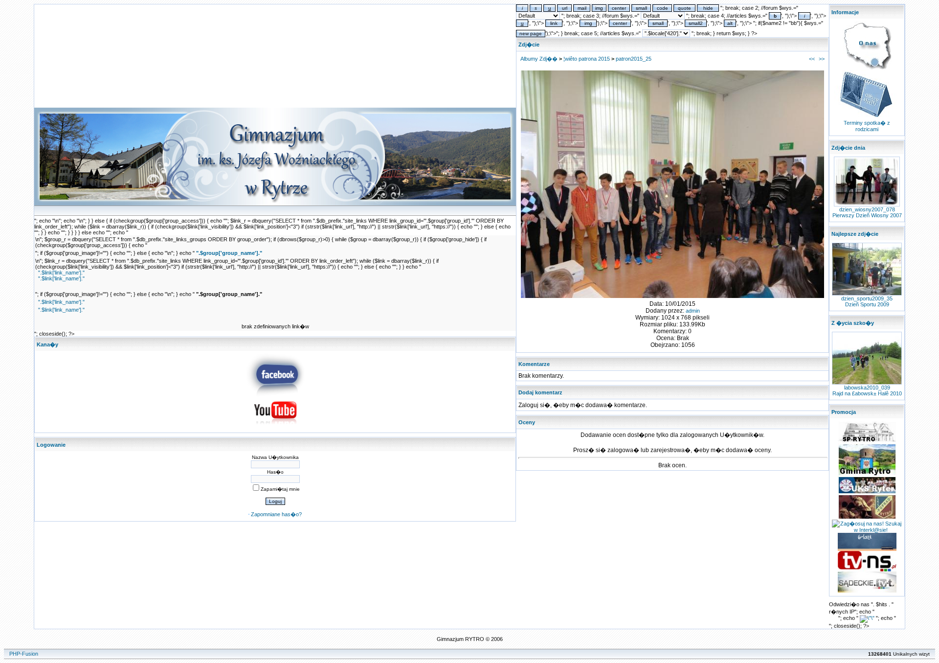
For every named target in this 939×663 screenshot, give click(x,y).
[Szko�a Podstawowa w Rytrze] (867, 441)
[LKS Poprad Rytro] (867, 518)
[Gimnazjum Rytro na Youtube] (275, 427)
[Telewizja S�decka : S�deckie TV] (867, 591)
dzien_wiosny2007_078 (867, 209)
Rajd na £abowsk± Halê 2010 (867, 393)
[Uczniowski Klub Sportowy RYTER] (867, 492)
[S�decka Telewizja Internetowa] (867, 569)
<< (812, 59)
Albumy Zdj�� (539, 59)
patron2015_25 (633, 59)
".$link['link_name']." (61, 272)
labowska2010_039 (867, 387)
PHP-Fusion (23, 654)
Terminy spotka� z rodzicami (867, 126)
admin (693, 311)
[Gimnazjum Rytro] (275, 394)
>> (822, 59)
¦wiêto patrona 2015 (586, 59)
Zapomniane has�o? (276, 514)
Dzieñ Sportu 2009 (867, 304)
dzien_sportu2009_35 (867, 298)
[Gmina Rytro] (867, 474)
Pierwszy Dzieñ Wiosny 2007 (867, 215)
